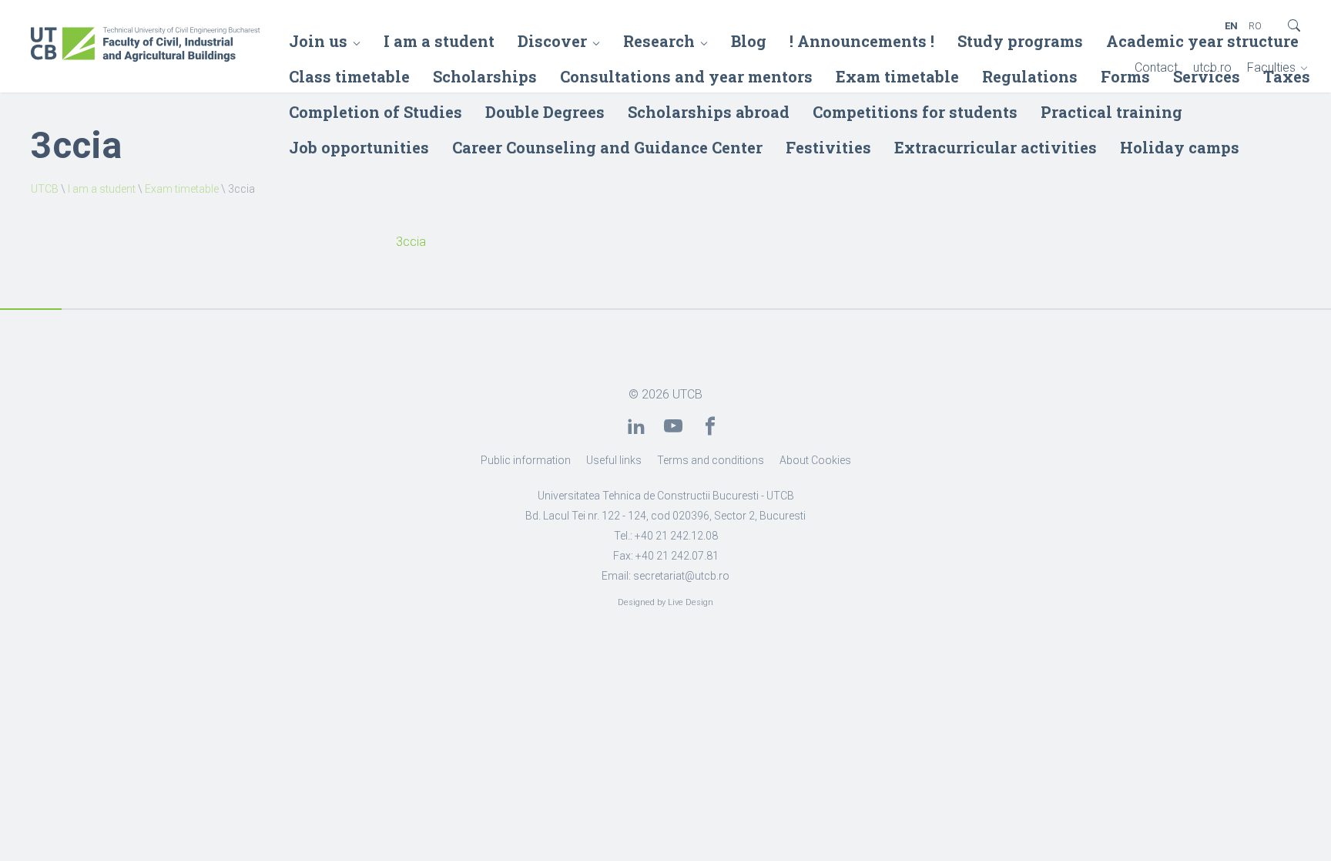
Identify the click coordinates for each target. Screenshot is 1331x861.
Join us (318, 41)
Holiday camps (1179, 147)
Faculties (1271, 67)
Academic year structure (1202, 41)
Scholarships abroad (709, 112)
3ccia (411, 241)
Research (659, 41)
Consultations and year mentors (686, 76)
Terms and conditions (710, 460)
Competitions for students (915, 112)
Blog (748, 41)
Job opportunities (359, 147)
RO (1255, 26)
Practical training (1111, 112)
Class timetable (349, 76)
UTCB (45, 189)
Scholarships (485, 76)
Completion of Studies (375, 112)
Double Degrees (545, 112)
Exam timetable (897, 76)
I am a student (439, 41)
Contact (1156, 67)
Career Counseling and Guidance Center (607, 147)
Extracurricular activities (995, 147)
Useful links (614, 460)
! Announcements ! (862, 41)
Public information (526, 460)
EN (1231, 26)
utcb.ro (1212, 67)
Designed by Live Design (665, 602)
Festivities (828, 147)
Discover (552, 41)
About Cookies (815, 460)
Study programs (1020, 41)
